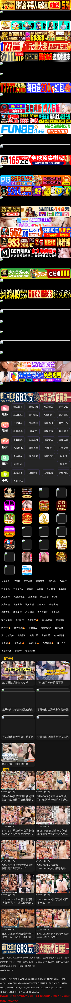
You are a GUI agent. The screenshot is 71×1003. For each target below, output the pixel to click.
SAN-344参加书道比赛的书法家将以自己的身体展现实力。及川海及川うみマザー (18, 799)
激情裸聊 (60, 619)
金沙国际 (59, 627)
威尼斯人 (5, 581)
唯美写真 (48, 456)
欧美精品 (48, 406)
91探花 (33, 431)
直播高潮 (32, 596)
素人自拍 (63, 414)
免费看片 (22, 635)
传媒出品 (18, 464)
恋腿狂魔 (63, 439)
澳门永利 (52, 581)
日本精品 (33, 414)
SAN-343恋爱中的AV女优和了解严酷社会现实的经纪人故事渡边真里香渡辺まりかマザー (53, 801)
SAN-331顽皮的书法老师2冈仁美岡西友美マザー (17, 866)
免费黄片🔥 (48, 643)
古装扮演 (18, 439)
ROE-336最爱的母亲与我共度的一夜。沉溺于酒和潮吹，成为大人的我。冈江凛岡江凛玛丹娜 (18, 938)
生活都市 (18, 472)
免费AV (18, 650)
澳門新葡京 (6, 619)
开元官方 (33, 627)
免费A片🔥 (19, 643)
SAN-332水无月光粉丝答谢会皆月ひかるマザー (53, 935)
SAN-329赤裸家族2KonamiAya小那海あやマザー (52, 868)
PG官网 (17, 581)
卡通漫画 (18, 456)
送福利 (30, 588)
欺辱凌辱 (18, 431)
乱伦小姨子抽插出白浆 (15, 763)
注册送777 (18, 588)
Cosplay (48, 414)
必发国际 (29, 612)
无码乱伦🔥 (19, 627)
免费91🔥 (6, 643)
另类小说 (18, 480)
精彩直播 (44, 596)
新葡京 (40, 588)
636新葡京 (47, 619)
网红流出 (48, 431)
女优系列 (33, 439)
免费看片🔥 (32, 619)
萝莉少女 (63, 406)
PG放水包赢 (19, 596)
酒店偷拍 (5, 604)
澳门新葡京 (42, 612)
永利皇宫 (20, 619)
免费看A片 (6, 650)
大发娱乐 (56, 612)
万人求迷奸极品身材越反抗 (18, 736)
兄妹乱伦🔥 (33, 643)
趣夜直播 (5, 612)
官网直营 (40, 581)
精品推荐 (18, 406)
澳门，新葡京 (7, 635)
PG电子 (63, 581)
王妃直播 (29, 604)
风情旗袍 (18, 447)
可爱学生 (48, 439)
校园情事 (33, 472)
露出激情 (33, 456)
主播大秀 (17, 604)
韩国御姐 (33, 423)
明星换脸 (33, 447)
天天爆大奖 (46, 627)
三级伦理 (18, 414)
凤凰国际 (5, 596)
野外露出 (63, 431)
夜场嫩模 (17, 612)
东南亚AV (63, 423)
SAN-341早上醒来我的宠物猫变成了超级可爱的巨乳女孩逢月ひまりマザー (18, 834)
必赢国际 (63, 588)
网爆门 (63, 456)
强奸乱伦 (33, 406)
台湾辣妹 (18, 423)
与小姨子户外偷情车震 (50, 682)
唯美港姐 (48, 423)
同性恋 (63, 464)
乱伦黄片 (41, 604)
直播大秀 (46, 635)
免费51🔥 (6, 627)
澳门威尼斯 (59, 635)
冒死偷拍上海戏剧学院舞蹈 (53, 709)
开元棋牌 (28, 581)
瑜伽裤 (48, 447)
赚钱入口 (61, 643)
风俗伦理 (63, 472)
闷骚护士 (63, 447)
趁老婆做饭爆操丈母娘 (15, 682)
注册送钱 (5, 588)
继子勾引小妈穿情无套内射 (18, 709)
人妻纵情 (48, 472)
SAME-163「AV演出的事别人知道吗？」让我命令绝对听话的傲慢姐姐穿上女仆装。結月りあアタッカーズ (18, 904)
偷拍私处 (53, 604)
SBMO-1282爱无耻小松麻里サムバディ (52, 901)
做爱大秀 (34, 635)
